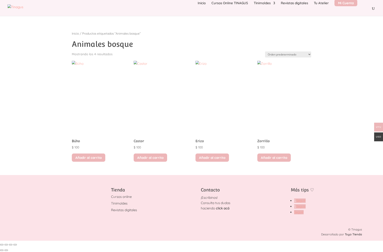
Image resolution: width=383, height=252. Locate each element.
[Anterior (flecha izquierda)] (2, 250)
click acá (222, 208)
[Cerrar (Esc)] (15, 244)
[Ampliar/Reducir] (2, 244)
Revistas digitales (294, 3)
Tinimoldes (262, 3)
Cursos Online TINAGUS (229, 3)
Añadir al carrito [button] (88, 158)
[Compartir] (10, 244)
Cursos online (121, 197)
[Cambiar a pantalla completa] (6, 244)
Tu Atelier (321, 3)
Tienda (118, 190)
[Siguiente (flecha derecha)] (6, 250)
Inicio (202, 3)
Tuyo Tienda (353, 234)
